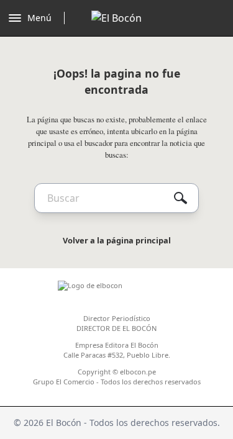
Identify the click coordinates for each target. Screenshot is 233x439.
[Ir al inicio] (116, 18)
